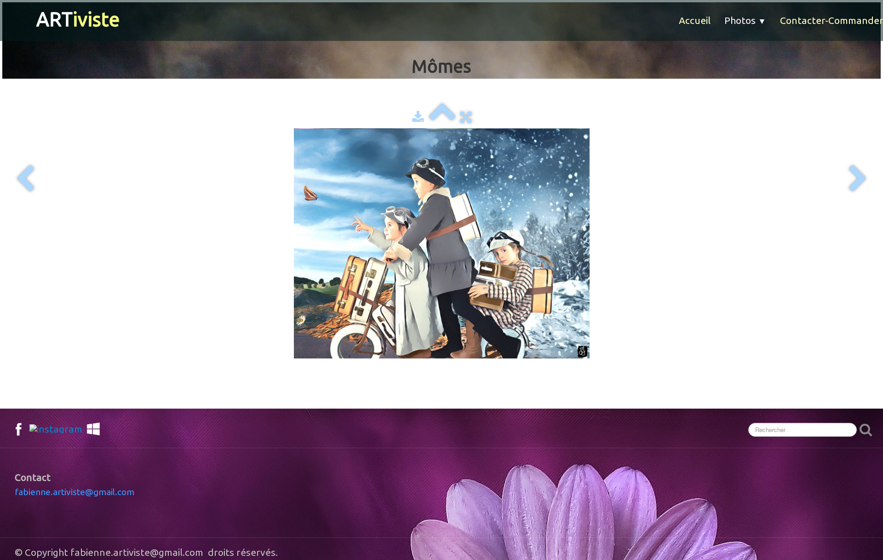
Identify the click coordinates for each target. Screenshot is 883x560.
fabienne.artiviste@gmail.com (74, 492)
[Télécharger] (418, 116)
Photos (745, 20)
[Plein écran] (465, 116)
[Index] (442, 116)
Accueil (695, 20)
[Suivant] (858, 179)
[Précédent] (25, 179)
